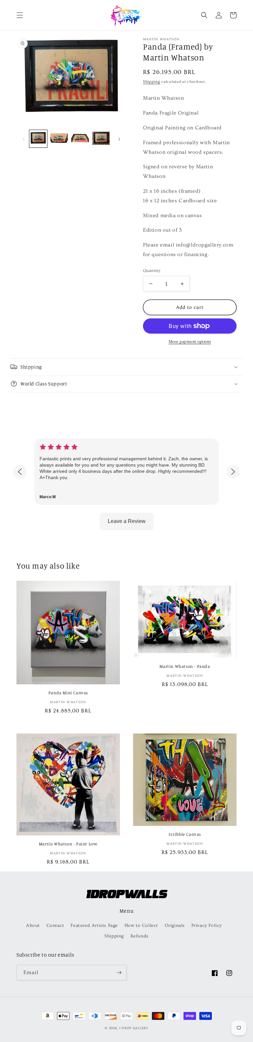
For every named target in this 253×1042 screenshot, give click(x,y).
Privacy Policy (206, 925)
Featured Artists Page (94, 925)
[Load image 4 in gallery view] (101, 139)
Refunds (139, 936)
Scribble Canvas (185, 834)
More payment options (190, 342)
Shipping (151, 82)
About (33, 925)
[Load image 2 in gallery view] (59, 139)
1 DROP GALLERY (133, 1028)
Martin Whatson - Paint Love (68, 843)
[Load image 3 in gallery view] (80, 139)
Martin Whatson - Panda (184, 666)
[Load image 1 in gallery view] (38, 139)
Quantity (151, 270)
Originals (175, 925)
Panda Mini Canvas (68, 692)
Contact (55, 925)
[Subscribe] (119, 972)
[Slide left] (23, 138)
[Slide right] (119, 138)
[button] (20, 15)
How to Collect (141, 925)
